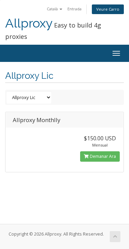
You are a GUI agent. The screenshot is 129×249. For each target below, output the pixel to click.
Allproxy (29, 23)
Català (53, 8)
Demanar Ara (102, 156)
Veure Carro (107, 9)
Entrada (74, 8)
